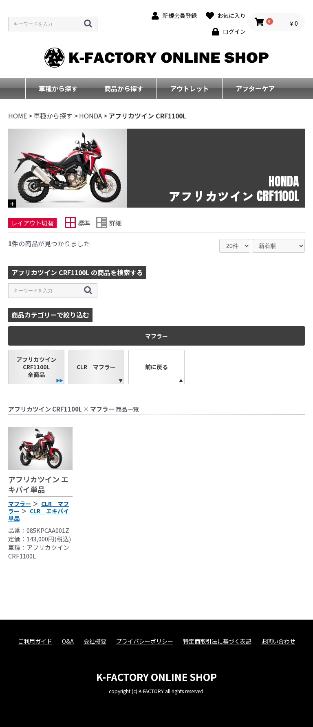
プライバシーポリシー (144, 641)
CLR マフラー (96, 367)
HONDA (90, 115)
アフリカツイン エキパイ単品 (38, 484)
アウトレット (189, 88)
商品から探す (123, 88)
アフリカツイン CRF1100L (147, 115)
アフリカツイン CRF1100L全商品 (36, 366)
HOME (17, 115)
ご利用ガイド (35, 641)
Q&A (68, 641)
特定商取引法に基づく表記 (217, 641)
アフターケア (255, 88)
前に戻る (156, 367)
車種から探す (58, 88)
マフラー (19, 503)
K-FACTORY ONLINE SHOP (156, 677)
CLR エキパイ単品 (38, 514)
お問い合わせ (278, 641)
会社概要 (95, 641)
